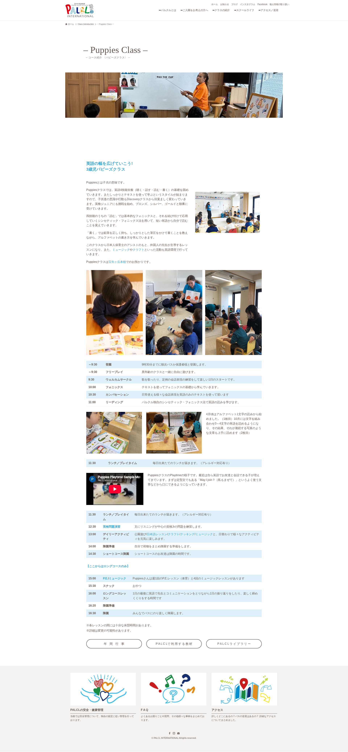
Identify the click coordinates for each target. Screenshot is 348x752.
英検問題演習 (111, 526)
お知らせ (224, 4)
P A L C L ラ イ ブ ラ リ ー (234, 643)
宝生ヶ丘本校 (117, 261)
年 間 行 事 (114, 643)
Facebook (262, 4)
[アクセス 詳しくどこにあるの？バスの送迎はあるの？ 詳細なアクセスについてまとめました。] (244, 673)
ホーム (214, 4)
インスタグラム (247, 4)
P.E (105, 578)
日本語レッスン (157, 534)
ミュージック (121, 249)
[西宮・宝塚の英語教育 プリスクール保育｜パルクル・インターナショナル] (79, 10)
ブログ (234, 4)
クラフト (138, 249)
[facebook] (169, 733)
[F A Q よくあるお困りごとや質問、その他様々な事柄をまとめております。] (173, 673)
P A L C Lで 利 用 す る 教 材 (174, 643)
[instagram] (174, 733)
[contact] (178, 733)
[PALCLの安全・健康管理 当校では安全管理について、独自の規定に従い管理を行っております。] (103, 673)
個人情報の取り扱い (279, 4)
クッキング (187, 534)
